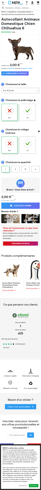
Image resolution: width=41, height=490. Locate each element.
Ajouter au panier (22, 205)
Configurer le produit (16, 73)
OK (30, 435)
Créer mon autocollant (19, 406)
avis (13, 32)
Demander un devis (20, 243)
